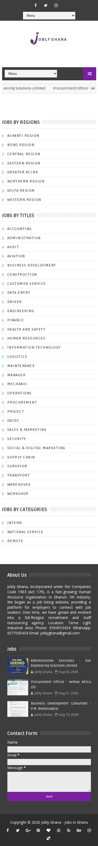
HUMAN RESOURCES (26, 338)
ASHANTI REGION (23, 135)
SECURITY (16, 439)
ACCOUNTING (19, 229)
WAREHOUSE (19, 484)
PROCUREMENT (22, 402)
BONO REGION (20, 145)
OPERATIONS (19, 393)
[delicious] (48, 838)
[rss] (69, 830)
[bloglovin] (48, 830)
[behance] (79, 830)
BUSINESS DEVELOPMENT (31, 265)
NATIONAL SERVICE (25, 532)
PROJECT (15, 411)
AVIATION (16, 256)
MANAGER (16, 375)
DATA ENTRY (18, 292)
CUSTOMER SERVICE (26, 283)
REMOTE (15, 541)
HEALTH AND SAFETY (26, 329)
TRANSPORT (18, 475)
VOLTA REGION (21, 190)
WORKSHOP (18, 493)
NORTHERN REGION (26, 181)
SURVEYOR (17, 466)
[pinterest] (38, 830)
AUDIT (13, 247)
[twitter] (46, 5)
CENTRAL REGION (24, 154)
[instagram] (56, 5)
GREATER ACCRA (22, 172)
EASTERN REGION (24, 163)
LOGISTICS (17, 356)
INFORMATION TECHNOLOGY (34, 347)
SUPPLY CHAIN (21, 457)
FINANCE (15, 320)
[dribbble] (58, 830)
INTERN (14, 523)
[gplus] (28, 830)
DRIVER (14, 301)
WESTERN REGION (24, 199)
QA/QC (13, 420)
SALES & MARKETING (27, 429)
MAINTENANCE (21, 366)
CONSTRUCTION (22, 274)
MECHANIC (17, 384)
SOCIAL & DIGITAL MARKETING (36, 448)
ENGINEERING (20, 311)
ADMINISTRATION (24, 238)
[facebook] (35, 5)
